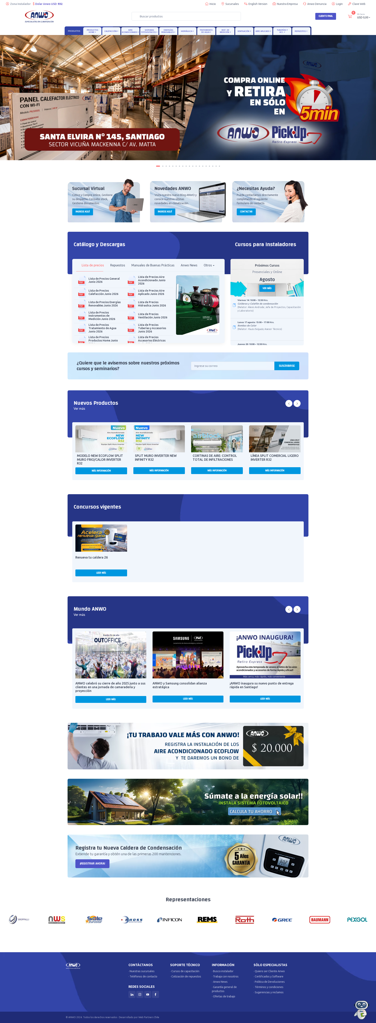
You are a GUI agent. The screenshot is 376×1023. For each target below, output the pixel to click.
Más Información (101, 470)
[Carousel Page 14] (202, 166)
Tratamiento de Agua (206, 31)
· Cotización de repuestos (185, 976)
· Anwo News (220, 981)
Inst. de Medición (224, 31)
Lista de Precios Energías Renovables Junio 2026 (105, 304)
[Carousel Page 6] (176, 166)
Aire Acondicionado (129, 31)
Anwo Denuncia (316, 3)
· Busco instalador (222, 971)
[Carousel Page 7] (179, 166)
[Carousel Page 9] (186, 166)
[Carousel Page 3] (166, 166)
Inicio (213, 3)
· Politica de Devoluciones (269, 981)
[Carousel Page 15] (206, 166)
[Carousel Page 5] (172, 166)
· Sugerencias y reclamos (269, 992)
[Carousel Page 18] (216, 166)
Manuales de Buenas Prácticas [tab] (152, 265)
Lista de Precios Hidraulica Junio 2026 (152, 304)
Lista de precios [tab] (93, 265)
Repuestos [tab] (117, 265)
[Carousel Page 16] (209, 166)
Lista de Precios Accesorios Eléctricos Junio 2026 (151, 340)
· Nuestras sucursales (141, 971)
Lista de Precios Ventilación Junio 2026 (152, 316)
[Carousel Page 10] (189, 166)
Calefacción (110, 31)
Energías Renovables (167, 31)
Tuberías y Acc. (282, 31)
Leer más (101, 572)
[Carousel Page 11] (192, 166)
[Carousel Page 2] (162, 166)
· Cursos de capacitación (184, 971)
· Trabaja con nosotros (225, 976)
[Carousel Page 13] (199, 166)
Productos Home (92, 31)
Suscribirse (287, 365)
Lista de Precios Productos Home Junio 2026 (103, 340)
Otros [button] (208, 265)
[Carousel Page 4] (169, 166)
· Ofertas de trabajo (223, 996)
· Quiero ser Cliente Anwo (269, 971)
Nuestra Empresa (287, 3)
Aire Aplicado (262, 31)
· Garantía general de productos (224, 989)
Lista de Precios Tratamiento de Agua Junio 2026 (102, 328)
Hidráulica (186, 31)
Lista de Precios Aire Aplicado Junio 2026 (151, 292)
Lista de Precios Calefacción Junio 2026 (103, 292)
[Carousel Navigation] (293, 403)
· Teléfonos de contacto (142, 976)
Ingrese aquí (83, 211)
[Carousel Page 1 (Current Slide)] (158, 166)
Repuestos (300, 31)
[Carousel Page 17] (212, 166)
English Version (258, 3)
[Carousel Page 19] (219, 166)
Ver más (267, 288)
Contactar (246, 211)
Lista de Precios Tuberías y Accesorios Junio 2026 (152, 328)
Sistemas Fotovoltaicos (148, 31)
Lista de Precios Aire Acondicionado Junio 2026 (151, 280)
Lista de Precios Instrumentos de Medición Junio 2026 (102, 316)
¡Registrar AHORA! (92, 863)
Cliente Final (326, 16)
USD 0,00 (362, 16)
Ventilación (243, 31)
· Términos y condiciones (268, 987)
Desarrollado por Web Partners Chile (139, 1017)
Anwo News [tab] (189, 265)
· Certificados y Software (268, 976)
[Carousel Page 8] (182, 166)
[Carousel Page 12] (196, 166)
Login (339, 3)
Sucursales (232, 3)
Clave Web (358, 3)
